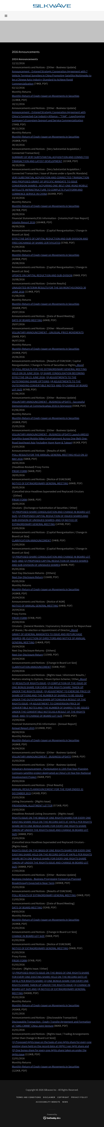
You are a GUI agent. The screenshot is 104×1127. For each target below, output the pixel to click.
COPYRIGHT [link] (63, 1097)
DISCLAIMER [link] (49, 1097)
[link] (52, 5)
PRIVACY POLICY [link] (79, 1097)
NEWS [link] (65, 1102)
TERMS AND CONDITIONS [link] (28, 1097)
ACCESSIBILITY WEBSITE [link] (48, 1102)
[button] (6, 15)
